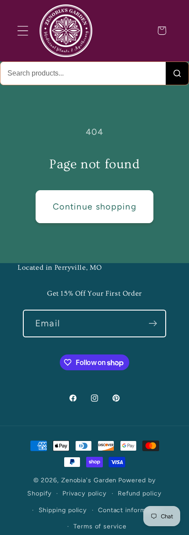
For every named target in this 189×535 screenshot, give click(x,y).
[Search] (177, 73)
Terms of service (100, 526)
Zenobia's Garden (89, 480)
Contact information (129, 510)
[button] (22, 30)
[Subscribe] (152, 323)
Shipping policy (63, 510)
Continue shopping (94, 206)
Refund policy (140, 493)
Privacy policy (84, 493)
